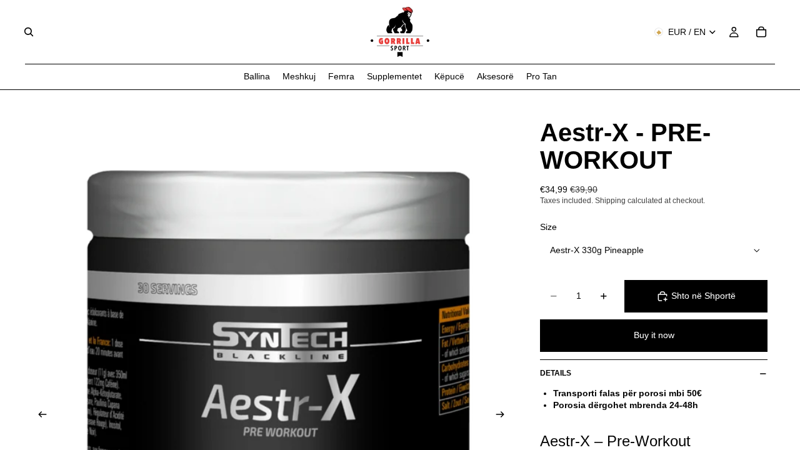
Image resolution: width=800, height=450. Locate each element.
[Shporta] (761, 32)
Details (555, 373)
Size (548, 227)
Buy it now (654, 335)
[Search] (28, 32)
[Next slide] (504, 416)
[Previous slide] (38, 416)
